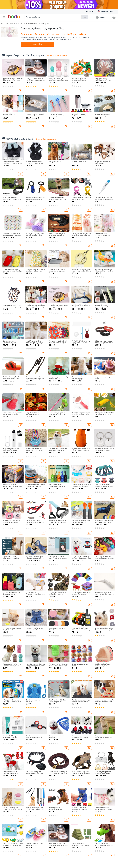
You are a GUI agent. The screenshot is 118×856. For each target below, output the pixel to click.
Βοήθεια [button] (88, 11)
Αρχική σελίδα (37, 44)
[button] (4, 16)
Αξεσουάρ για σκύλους (30, 24)
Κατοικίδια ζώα (10, 24)
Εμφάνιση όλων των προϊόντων (56, 56)
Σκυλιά (20, 24)
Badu (2, 24)
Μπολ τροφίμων (44, 24)
